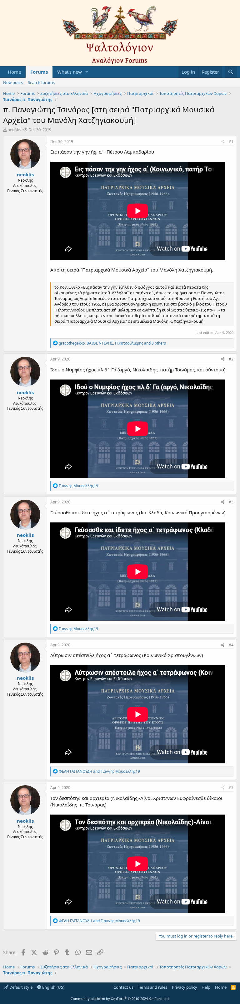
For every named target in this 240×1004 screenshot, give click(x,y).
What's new (69, 72)
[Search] (231, 72)
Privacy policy (184, 987)
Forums (39, 72)
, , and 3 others (112, 343)
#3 (231, 502)
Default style (20, 987)
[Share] (223, 141)
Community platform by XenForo (120, 998)
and (99, 771)
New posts (13, 82)
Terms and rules (152, 987)
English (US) (52, 987)
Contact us (123, 987)
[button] (86, 72)
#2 (231, 359)
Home (14, 72)
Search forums (41, 82)
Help (206, 987)
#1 (231, 141)
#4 (231, 645)
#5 (231, 787)
